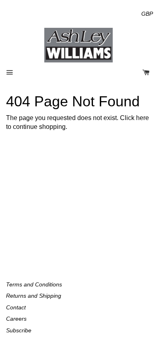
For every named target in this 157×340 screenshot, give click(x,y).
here (142, 117)
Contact (16, 307)
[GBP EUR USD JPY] (147, 13)
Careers (16, 318)
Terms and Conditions (34, 284)
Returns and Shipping (33, 295)
